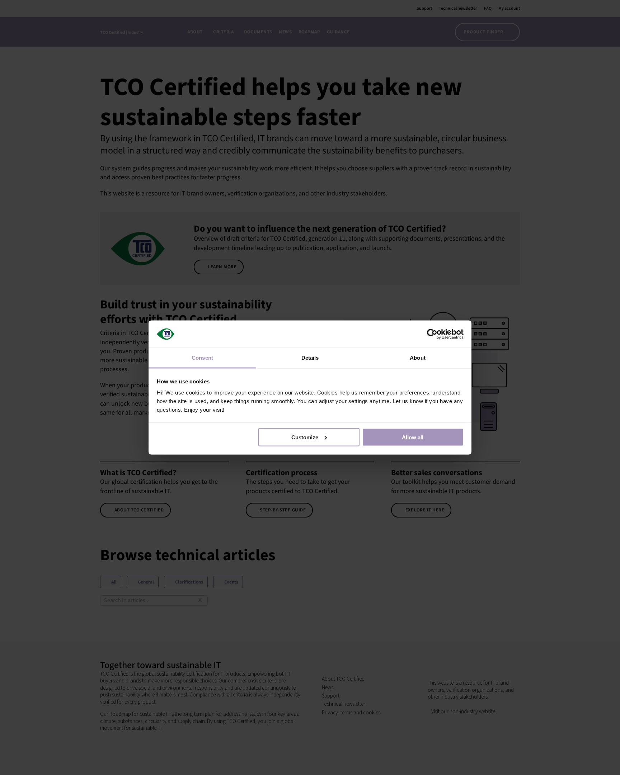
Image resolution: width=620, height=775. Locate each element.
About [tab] (418, 358)
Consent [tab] (202, 358)
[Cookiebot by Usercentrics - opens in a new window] (432, 334)
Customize (304, 437)
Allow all (412, 437)
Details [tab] (310, 358)
